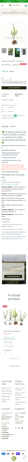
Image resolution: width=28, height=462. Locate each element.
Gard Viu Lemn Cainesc (12, 331)
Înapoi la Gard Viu (15, 366)
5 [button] (17, 358)
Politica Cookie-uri (6, 388)
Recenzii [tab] (13, 126)
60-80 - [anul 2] (8, 342)
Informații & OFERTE (19, 95)
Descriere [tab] (5, 126)
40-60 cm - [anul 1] (9, 338)
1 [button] (10, 358)
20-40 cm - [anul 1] (9, 346)
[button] (23, 457)
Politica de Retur (6, 396)
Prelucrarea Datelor (7, 391)
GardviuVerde (10, 450)
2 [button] (12, 358)
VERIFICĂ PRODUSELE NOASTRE (21, 1)
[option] (14, 332)
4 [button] (15, 358)
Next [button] (25, 53)
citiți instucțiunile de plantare (10, 184)
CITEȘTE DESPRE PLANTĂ (13, 276)
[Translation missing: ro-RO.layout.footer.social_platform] (15, 428)
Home (13, 11)
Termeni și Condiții (7, 393)
